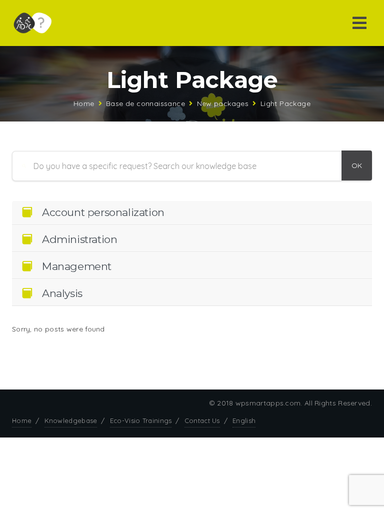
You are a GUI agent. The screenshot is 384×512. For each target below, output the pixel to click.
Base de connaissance (145, 103)
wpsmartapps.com (268, 403)
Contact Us (202, 420)
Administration (79, 239)
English (244, 420)
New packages (223, 103)
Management (77, 266)
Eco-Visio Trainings (141, 420)
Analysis (62, 293)
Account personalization (103, 212)
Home (84, 103)
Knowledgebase (71, 420)
